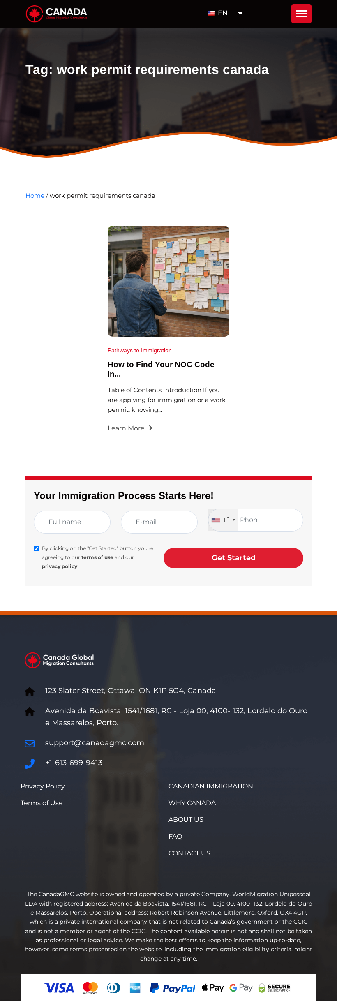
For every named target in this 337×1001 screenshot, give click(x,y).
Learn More (127, 428)
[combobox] (223, 520)
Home (34, 195)
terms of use (97, 557)
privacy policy (59, 566)
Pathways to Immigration (140, 350)
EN (222, 13)
